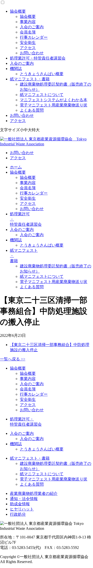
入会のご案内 (32, 27)
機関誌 (16, 68)
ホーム (16, 167)
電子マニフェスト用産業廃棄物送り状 (53, 105)
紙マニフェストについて (41, 95)
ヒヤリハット (22, 509)
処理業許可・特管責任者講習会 (37, 58)
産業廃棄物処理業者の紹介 (34, 493)
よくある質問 (32, 110)
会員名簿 (28, 32)
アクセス (28, 48)
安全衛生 (28, 42)
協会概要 (18, 11)
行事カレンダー (34, 37)
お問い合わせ (32, 53)
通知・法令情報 (24, 499)
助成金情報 (20, 504)
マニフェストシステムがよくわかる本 (53, 100)
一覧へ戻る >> (12, 359)
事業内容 (28, 22)
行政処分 (18, 514)
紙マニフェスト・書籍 (30, 79)
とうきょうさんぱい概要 (41, 74)
